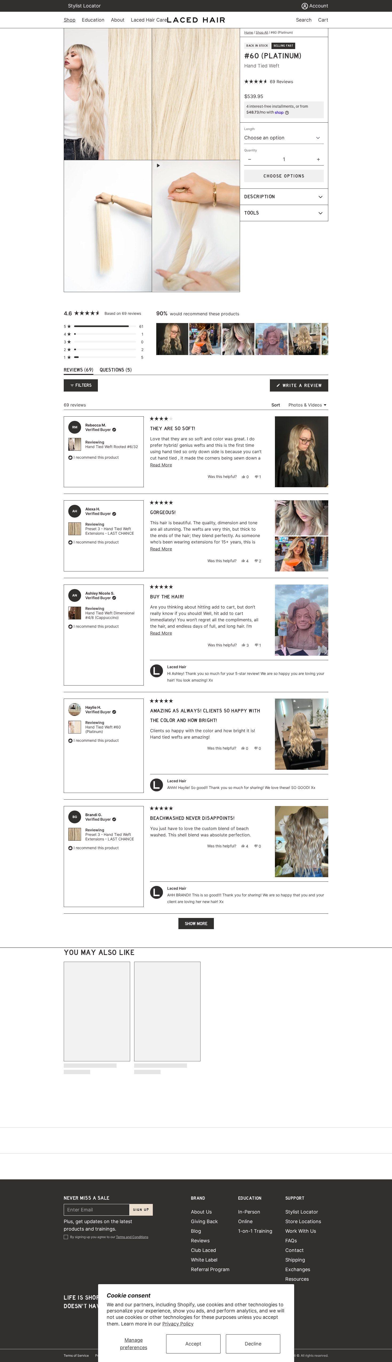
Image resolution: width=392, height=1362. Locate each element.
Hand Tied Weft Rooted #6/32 (111, 446)
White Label (204, 1260)
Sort (276, 405)
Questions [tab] (116, 371)
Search (304, 20)
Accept (193, 1344)
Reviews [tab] (78, 371)
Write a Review (303, 387)
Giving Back (204, 1221)
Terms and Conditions (132, 1237)
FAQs (291, 1240)
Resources (297, 1279)
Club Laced (203, 1250)
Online (245, 1221)
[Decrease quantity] (249, 159)
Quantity (250, 150)
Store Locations (303, 1221)
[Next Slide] (324, 339)
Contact (294, 1250)
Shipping (295, 1260)
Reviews (200, 1240)
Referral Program (210, 1269)
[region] (242, 339)
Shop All (262, 32)
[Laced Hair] (196, 20)
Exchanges (297, 1269)
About (118, 20)
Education (93, 20)
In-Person (249, 1212)
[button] (268, 81)
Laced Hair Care (149, 20)
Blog (196, 1231)
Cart (323, 20)
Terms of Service (76, 1355)
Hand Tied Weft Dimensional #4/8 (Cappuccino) (109, 615)
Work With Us (300, 1231)
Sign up (141, 1210)
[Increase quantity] (318, 159)
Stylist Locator (84, 6)
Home (248, 32)
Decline (253, 1344)
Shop (69, 20)
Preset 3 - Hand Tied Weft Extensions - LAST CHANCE (109, 530)
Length (249, 129)
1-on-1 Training (255, 1231)
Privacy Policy (178, 1324)
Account (318, 6)
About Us (201, 1212)
